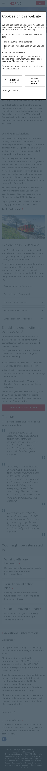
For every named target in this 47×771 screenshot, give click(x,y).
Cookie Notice (12, 68)
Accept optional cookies (12, 81)
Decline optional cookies (35, 81)
